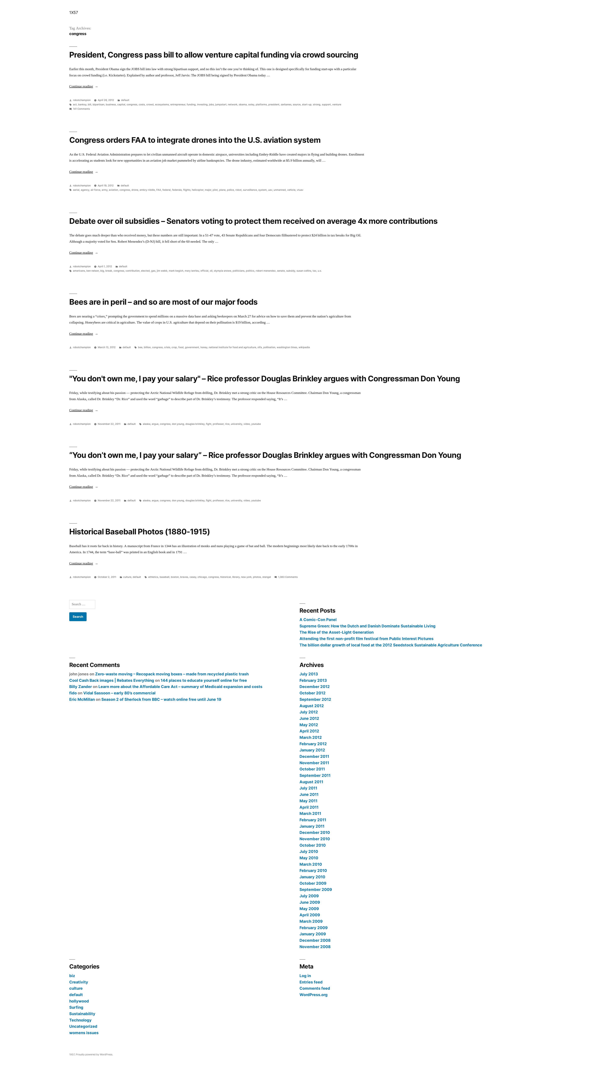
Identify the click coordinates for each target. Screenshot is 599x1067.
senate (281, 270)
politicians (238, 270)
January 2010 (312, 877)
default (125, 100)
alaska (146, 423)
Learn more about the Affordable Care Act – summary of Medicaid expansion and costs (180, 686)
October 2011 (312, 769)
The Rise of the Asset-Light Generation (337, 632)
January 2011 (312, 826)
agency (85, 189)
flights (186, 189)
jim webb (162, 270)
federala (177, 189)
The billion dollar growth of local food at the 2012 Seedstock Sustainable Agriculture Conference (391, 645)
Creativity (78, 982)
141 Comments (81, 108)
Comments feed (315, 988)
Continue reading (83, 86)
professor (218, 423)
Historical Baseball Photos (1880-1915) (139, 531)
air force (95, 189)
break (108, 270)
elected (145, 270)
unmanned (280, 189)
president (273, 104)
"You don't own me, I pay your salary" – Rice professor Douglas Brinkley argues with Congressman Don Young (264, 378)
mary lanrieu (192, 270)
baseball (164, 576)
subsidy (290, 270)
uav (270, 189)
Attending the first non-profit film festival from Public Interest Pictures (366, 638)
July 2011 (308, 788)
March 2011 (310, 813)
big (102, 270)
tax (314, 270)
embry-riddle (147, 189)
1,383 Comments (288, 576)
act (75, 104)
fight (208, 423)
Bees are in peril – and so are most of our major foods (163, 302)
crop (174, 347)
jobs (211, 104)
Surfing (76, 1007)
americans (79, 270)
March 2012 (311, 737)
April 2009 (310, 915)
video (246, 423)
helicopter (197, 189)
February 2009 (314, 927)
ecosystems (162, 104)
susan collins (304, 270)
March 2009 (311, 921)
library (236, 576)
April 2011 (309, 807)
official (204, 270)
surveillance (250, 189)
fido (73, 693)
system (262, 189)
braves (184, 576)
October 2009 (313, 883)
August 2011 (311, 781)
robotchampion (82, 100)
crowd (150, 104)
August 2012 (312, 705)
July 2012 (309, 712)
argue (155, 423)
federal (166, 189)
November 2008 (315, 946)
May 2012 (309, 724)
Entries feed (311, 982)
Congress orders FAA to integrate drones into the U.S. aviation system (195, 140)
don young (178, 423)
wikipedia (304, 347)
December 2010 (315, 832)
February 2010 (313, 870)
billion (147, 347)
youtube (256, 423)
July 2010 (309, 851)
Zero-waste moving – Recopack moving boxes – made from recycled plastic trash (172, 674)
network (232, 104)
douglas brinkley (195, 423)
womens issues (84, 1032)
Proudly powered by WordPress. (94, 1054)
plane (222, 189)
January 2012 (312, 750)
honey (203, 347)
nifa (260, 347)
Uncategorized (83, 1026)
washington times (287, 347)
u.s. (320, 270)
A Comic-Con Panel (318, 619)
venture (336, 104)
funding (191, 104)
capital (121, 104)
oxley (251, 104)
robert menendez (266, 270)
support (326, 104)
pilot (215, 189)
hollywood (79, 1001)
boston (175, 576)
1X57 (73, 12)
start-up (307, 104)
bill (89, 104)
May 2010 (309, 858)
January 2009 (313, 934)
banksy (82, 104)
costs (142, 104)
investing (202, 104)
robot (238, 189)
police (230, 189)
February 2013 (313, 680)
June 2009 (310, 902)
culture (127, 576)
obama (243, 104)
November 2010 (315, 839)
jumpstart (220, 104)
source (297, 104)
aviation (113, 189)
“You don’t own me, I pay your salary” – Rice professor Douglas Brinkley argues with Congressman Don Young (265, 455)
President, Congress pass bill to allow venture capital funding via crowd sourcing (213, 54)
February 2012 (313, 743)
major (208, 189)
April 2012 (309, 731)
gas (153, 270)
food (181, 347)
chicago (202, 576)
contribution (133, 270)
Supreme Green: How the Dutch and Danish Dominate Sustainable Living (368, 626)
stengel (266, 576)
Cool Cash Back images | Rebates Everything (111, 680)
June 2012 (309, 718)
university (236, 423)
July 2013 (309, 674)
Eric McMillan (82, 699)
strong (316, 104)
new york (246, 576)
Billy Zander (80, 686)
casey (193, 576)
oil (211, 270)
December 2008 (315, 940)
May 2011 (308, 800)
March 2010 (311, 864)
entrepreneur (177, 104)
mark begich (176, 270)
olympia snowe (222, 270)
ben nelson (92, 270)
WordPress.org (314, 994)
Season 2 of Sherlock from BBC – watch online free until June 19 (161, 699)
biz (72, 975)
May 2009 (309, 908)
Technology (80, 1020)
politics (250, 270)
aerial (76, 189)
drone (134, 189)
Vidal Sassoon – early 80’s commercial (119, 693)
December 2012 (315, 686)
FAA (158, 189)
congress (132, 104)
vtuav (300, 189)
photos (257, 576)
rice (227, 423)
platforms (261, 104)
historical (225, 576)
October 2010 (313, 845)
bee (140, 347)
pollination (269, 347)
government (192, 347)
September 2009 (316, 889)
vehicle (291, 189)
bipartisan (98, 104)
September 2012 (315, 699)
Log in (305, 975)
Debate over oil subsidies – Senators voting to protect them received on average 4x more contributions (253, 221)
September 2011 (315, 775)
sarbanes (286, 104)
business (111, 104)
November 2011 (314, 762)
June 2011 (309, 794)
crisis (167, 347)
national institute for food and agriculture (232, 347)
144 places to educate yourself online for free (204, 680)
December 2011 (314, 756)
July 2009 (309, 896)
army (104, 189)
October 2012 (313, 693)
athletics (153, 576)
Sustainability (82, 1013)
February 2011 (313, 820)
